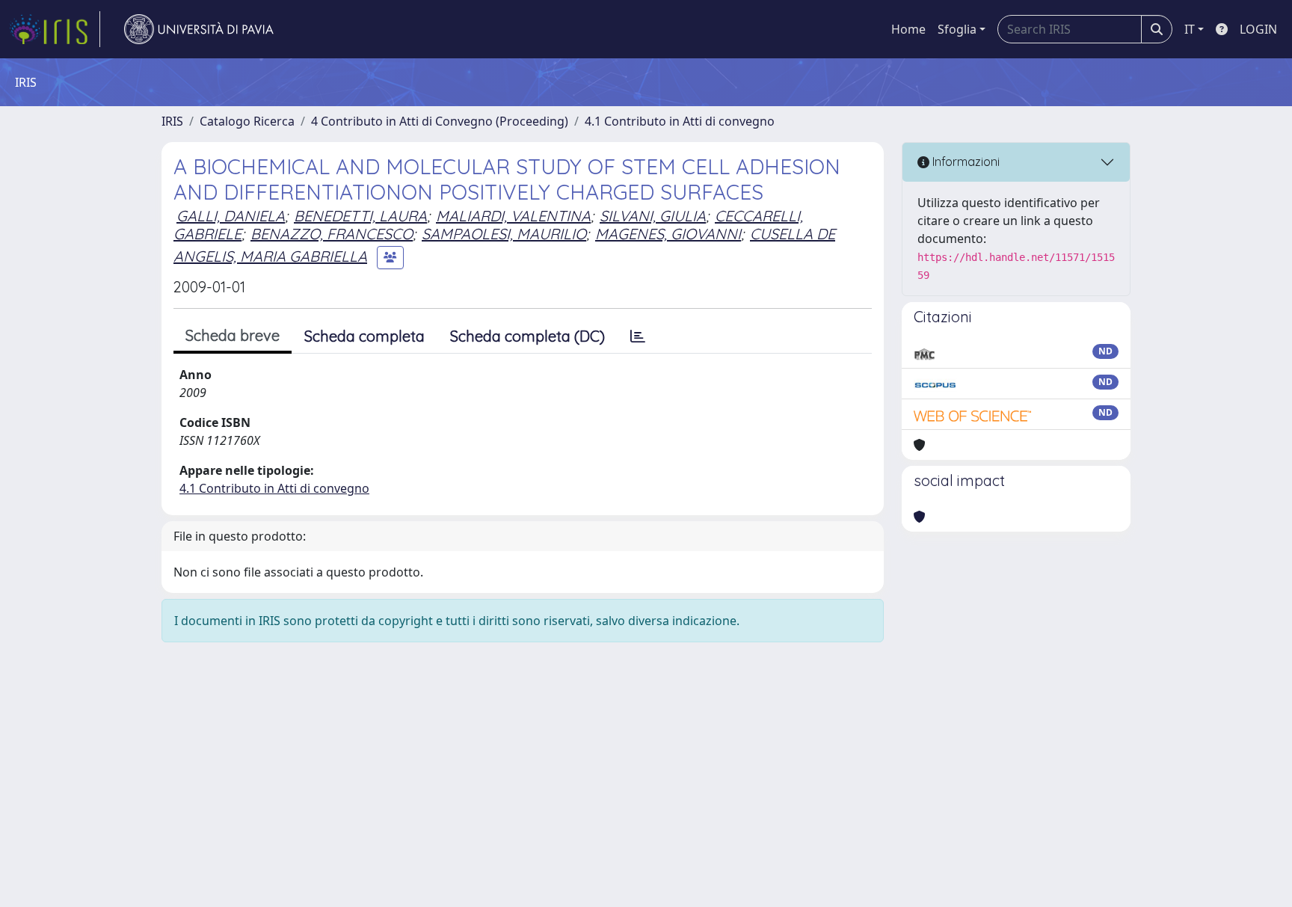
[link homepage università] (199, 29)
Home (908, 29)
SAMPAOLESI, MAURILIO (504, 233)
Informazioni (964, 161)
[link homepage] (54, 29)
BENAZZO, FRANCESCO (331, 233)
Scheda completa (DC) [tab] (527, 336)
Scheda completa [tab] (364, 336)
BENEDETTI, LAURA (360, 215)
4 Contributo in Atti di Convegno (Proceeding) (439, 121)
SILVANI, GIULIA (653, 215)
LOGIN (1258, 29)
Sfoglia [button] (957, 29)
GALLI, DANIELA (230, 215)
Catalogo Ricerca (247, 121)
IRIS (172, 121)
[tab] (638, 336)
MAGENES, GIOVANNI (668, 233)
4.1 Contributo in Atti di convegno (680, 121)
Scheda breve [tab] (232, 335)
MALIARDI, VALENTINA (513, 215)
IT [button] (1189, 29)
